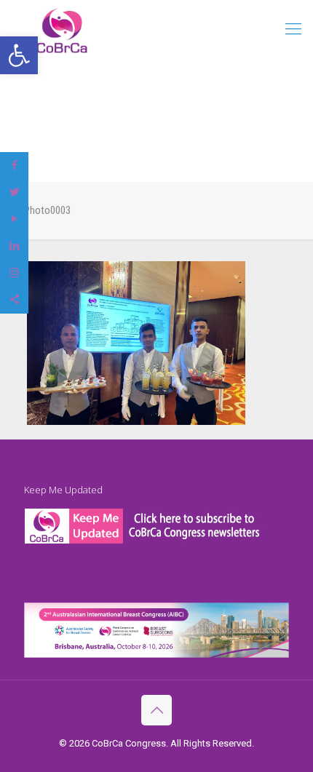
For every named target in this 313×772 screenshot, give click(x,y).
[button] (19, 55)
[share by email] (14, 299)
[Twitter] (14, 192)
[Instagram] (14, 272)
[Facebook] (14, 165)
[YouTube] (14, 219)
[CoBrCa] (61, 30)
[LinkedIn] (14, 245)
